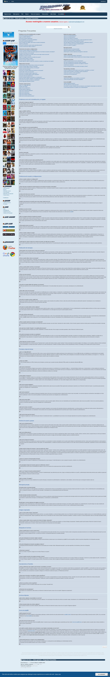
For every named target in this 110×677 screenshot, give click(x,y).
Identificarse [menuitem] (103, 1)
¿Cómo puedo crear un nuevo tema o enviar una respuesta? (31, 65)
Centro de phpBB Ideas (77, 622)
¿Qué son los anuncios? (24, 91)
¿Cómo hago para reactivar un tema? (26, 81)
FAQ (4, 209)
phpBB (71, 211)
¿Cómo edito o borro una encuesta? (26, 71)
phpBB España (35, 665)
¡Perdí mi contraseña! (23, 43)
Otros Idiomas (14, 43)
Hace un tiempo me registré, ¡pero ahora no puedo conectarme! (32, 42)
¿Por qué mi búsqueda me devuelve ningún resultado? (75, 62)
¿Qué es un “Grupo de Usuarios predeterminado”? (74, 43)
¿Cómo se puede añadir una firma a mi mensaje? (29, 67)
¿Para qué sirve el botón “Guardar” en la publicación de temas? (32, 78)
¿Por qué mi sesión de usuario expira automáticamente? (30, 45)
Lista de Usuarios (7, 202)
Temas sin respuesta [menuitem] (35, 14)
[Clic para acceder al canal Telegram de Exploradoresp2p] (8, 37)
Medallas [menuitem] (6, 1)
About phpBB (29, 615)
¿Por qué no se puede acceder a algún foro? (28, 73)
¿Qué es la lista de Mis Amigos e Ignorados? (73, 55)
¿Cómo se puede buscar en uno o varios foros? (73, 60)
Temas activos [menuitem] (45, 14)
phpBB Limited (68, 614)
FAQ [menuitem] (22, 14)
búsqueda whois (31, 630)
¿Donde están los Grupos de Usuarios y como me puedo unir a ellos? (78, 39)
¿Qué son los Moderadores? (69, 37)
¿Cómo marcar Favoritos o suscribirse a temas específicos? (76, 71)
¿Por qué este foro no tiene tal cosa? (71, 84)
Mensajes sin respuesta (8, 193)
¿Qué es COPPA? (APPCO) (24, 37)
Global (4, 43)
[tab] (4, 43)
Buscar (5, 189)
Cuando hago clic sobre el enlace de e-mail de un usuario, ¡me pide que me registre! (36, 61)
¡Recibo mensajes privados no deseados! (72, 50)
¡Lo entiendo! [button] (101, 674)
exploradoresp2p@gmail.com (76, 21)
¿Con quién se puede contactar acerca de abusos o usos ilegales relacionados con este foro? (83, 86)
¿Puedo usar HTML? (23, 86)
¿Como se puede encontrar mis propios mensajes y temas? (76, 66)
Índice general (6, 188)
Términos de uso (7, 211)
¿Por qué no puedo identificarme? (26, 41)
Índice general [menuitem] (16, 14)
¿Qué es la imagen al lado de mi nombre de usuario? (30, 57)
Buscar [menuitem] (27, 14)
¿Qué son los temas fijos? (24, 93)
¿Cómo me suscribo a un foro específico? (72, 72)
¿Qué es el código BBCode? (25, 85)
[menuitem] (12, 1)
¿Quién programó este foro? (69, 83)
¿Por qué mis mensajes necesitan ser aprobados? (29, 79)
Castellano (9, 43)
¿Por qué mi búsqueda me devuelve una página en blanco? (76, 63)
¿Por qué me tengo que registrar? (26, 35)
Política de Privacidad (8, 213)
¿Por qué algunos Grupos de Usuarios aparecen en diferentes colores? (78, 42)
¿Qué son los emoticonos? (24, 87)
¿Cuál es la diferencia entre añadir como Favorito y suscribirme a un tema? (79, 70)
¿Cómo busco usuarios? (69, 64)
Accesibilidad (61, 14)
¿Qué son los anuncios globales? (26, 90)
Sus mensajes (6, 192)
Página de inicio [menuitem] (7, 14)
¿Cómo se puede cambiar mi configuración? (28, 50)
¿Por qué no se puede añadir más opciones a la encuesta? (31, 70)
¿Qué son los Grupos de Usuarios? (71, 38)
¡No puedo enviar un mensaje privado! (71, 49)
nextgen (40, 664)
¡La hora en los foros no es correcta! (26, 53)
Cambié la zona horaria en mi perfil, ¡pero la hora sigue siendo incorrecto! (34, 54)
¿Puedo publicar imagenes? (25, 89)
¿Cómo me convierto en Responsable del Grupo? (74, 41)
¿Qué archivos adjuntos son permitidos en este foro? (74, 78)
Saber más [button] (58, 674)
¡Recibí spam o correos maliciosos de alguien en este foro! (75, 51)
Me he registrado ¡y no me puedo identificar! (28, 39)
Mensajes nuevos (7, 191)
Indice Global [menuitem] (53, 14)
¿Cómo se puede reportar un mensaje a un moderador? (30, 77)
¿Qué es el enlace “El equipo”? (70, 45)
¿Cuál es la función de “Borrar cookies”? (27, 46)
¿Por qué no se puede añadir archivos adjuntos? (29, 74)
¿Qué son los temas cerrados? (25, 94)
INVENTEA (35, 664)
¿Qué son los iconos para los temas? (26, 96)
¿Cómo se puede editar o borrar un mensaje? (28, 66)
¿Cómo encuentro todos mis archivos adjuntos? (73, 79)
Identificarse (6, 197)
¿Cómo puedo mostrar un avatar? (26, 58)
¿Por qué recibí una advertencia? (26, 75)
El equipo (5, 204)
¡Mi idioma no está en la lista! (25, 55)
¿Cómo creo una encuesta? (24, 69)
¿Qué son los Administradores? (70, 35)
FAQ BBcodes (6, 210)
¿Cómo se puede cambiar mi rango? (26, 59)
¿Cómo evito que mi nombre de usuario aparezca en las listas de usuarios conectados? (37, 51)
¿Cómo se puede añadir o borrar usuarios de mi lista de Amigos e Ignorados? (79, 57)
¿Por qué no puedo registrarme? (25, 38)
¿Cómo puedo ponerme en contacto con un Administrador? (76, 87)
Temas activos (6, 195)
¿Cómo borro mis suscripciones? (70, 74)
